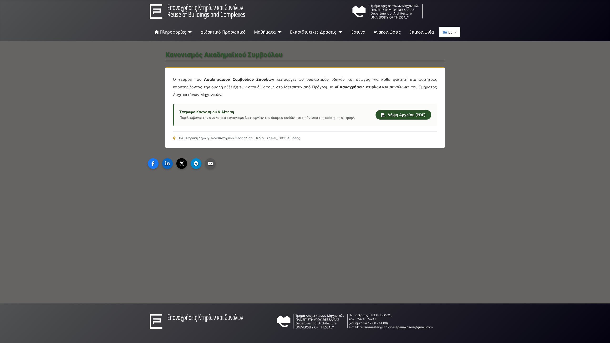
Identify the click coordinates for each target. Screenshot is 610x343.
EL (450, 32)
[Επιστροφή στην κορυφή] (601, 334)
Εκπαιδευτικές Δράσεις (313, 32)
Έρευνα (358, 32)
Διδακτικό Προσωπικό (223, 32)
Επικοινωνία (421, 32)
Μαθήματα (265, 32)
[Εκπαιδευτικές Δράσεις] (339, 32)
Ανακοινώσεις (387, 32)
